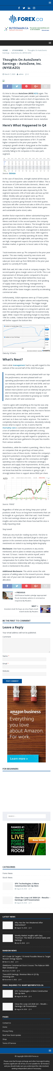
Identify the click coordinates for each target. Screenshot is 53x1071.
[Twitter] (24, 8)
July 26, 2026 (21, 943)
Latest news (9, 917)
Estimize (12, 173)
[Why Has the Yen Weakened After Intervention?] (8, 925)
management (19, 365)
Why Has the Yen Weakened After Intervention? (29, 923)
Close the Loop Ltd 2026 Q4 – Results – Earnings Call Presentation (32, 898)
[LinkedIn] (29, 8)
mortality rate (9, 428)
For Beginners (10, 768)
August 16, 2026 (22, 928)
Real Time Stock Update (12, 1035)
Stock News (7, 877)
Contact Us (7, 1023)
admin (21, 74)
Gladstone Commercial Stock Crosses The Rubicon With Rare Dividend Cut (26, 966)
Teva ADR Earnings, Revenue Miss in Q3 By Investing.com (21, 975)
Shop (5, 1039)
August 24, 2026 (22, 889)
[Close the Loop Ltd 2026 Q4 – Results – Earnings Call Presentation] (8, 1006)
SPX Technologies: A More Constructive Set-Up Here (27, 884)
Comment (7, 637)
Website (6, 671)
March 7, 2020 (10, 74)
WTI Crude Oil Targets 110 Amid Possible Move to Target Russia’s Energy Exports (26, 957)
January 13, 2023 (9, 971)
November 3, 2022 (10, 979)
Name (5, 656)
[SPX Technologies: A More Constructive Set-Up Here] (8, 994)
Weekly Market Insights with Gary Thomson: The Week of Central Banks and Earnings (32, 937)
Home (5, 1027)
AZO (36, 93)
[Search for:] (26, 816)
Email (5, 663)
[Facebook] (19, 8)
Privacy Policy (8, 1031)
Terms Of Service (9, 1043)
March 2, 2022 (9, 962)
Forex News (8, 873)
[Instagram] (34, 8)
